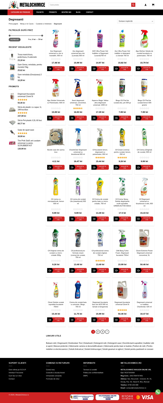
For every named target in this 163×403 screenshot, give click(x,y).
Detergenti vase (114, 343)
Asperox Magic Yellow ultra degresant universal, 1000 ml (100, 102)
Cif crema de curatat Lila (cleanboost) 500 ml (78, 201)
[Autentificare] (145, 4)
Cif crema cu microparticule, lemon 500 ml (56, 201)
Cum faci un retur (15, 376)
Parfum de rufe (139, 346)
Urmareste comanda (54, 376)
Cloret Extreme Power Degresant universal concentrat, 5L (144, 253)
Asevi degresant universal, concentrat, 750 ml (78, 102)
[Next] (107, 332)
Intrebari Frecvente (16, 373)
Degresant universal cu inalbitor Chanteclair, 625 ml (144, 304)
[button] (153, 4)
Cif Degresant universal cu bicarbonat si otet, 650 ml (144, 202)
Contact (12, 379)
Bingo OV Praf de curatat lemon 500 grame (144, 102)
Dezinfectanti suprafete (132, 343)
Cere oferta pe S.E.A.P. (17, 370)
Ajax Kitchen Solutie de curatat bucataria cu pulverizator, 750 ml (144, 53)
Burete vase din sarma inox (55, 151)
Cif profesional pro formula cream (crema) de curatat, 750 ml (78, 254)
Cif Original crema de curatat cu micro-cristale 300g (56, 253)
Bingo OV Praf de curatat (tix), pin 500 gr (122, 101)
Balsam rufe (51, 343)
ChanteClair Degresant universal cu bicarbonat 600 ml (78, 152)
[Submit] (133, 5)
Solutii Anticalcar (76, 349)
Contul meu (50, 370)
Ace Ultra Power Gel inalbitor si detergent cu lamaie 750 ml (122, 53)
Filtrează (15, 39)
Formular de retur (52, 379)
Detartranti (88, 343)
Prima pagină (13, 24)
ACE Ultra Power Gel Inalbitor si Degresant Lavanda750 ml (100, 53)
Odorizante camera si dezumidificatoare (86, 346)
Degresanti (62, 343)
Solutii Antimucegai (93, 349)
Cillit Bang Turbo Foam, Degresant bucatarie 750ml (122, 253)
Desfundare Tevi (75, 343)
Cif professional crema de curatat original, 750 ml (100, 253)
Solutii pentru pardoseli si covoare (139, 349)
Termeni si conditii (90, 370)
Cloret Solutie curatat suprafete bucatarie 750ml (56, 304)
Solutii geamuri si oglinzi (112, 349)
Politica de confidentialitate (93, 373)
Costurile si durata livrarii (55, 373)
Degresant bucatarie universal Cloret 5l (122, 303)
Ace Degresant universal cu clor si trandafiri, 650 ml (56, 53)
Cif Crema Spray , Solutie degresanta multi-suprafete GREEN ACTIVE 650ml (122, 202)
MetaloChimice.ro (22, 395)
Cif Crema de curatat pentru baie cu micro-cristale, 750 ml (100, 201)
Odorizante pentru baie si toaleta (117, 346)
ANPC (85, 376)
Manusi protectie (61, 346)
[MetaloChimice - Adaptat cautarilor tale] (27, 5)
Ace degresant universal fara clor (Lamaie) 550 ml (78, 53)
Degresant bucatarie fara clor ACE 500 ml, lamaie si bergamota (100, 304)
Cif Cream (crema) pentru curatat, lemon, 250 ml (122, 152)
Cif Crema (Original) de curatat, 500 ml (144, 151)
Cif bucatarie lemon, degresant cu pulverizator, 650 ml (100, 152)
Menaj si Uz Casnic (27, 24)
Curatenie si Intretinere (44, 24)
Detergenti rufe (100, 343)
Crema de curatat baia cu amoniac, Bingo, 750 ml (78, 304)
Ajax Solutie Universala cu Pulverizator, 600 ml (56, 101)
